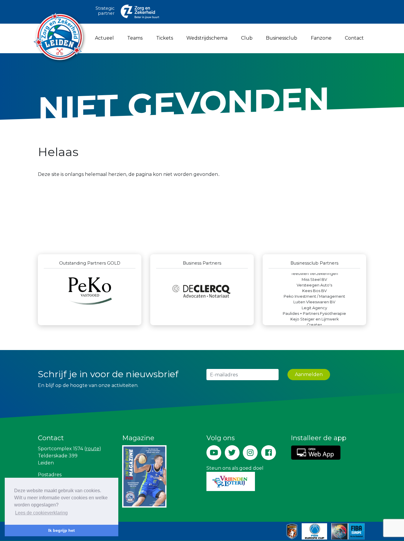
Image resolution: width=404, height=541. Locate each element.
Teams (135, 38)
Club (247, 38)
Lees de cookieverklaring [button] (41, 512)
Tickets (164, 38)
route (92, 448)
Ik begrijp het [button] (61, 530)
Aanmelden (309, 374)
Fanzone (321, 38)
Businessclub (281, 38)
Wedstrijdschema (206, 38)
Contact (354, 38)
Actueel (104, 38)
